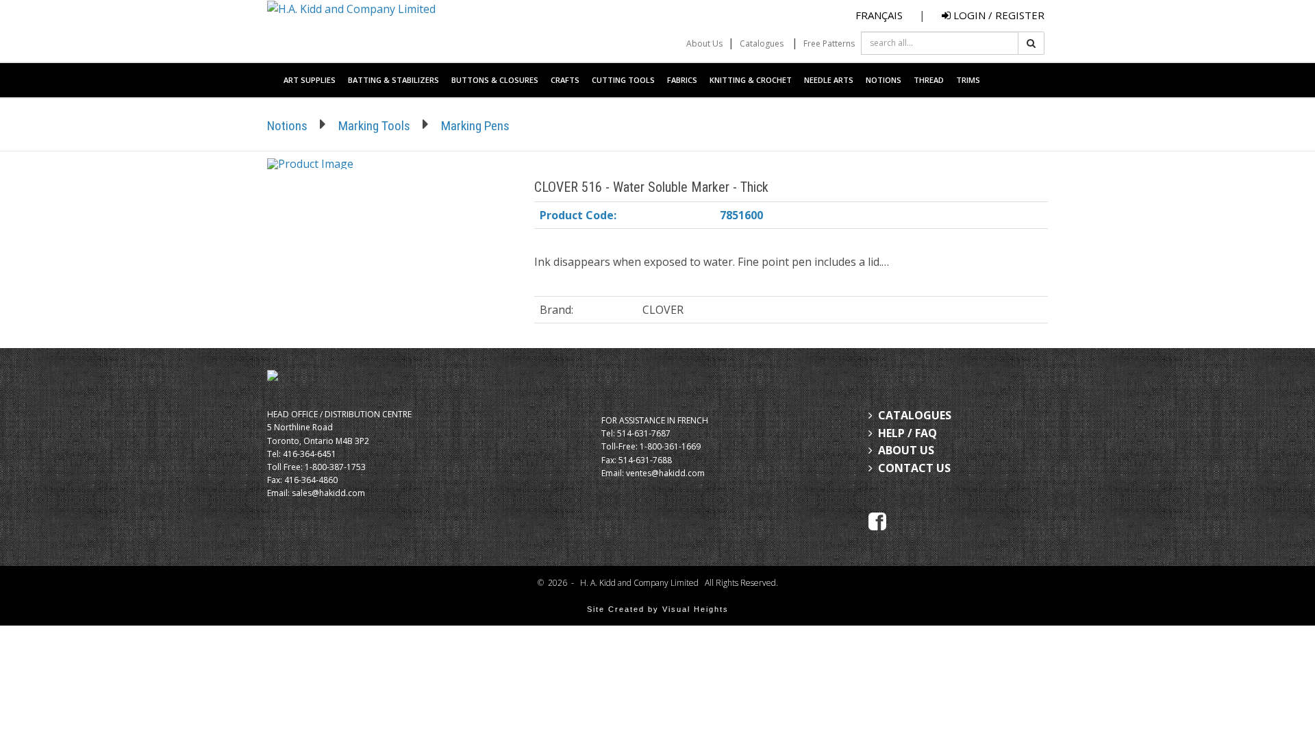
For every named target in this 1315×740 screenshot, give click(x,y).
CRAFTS (565, 80)
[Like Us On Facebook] (877, 520)
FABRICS (682, 80)
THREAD (929, 80)
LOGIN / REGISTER (997, 15)
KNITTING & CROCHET (751, 80)
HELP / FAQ (907, 433)
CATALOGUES (914, 415)
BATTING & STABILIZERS (393, 80)
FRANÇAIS (879, 15)
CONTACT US (914, 468)
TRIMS (968, 80)
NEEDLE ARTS (828, 80)
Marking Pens (475, 126)
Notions (287, 126)
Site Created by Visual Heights (658, 609)
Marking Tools (374, 126)
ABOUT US (906, 450)
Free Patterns (829, 43)
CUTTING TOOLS (623, 80)
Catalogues (762, 43)
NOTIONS (883, 80)
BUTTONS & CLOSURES (494, 80)
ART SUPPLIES (310, 80)
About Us (704, 43)
